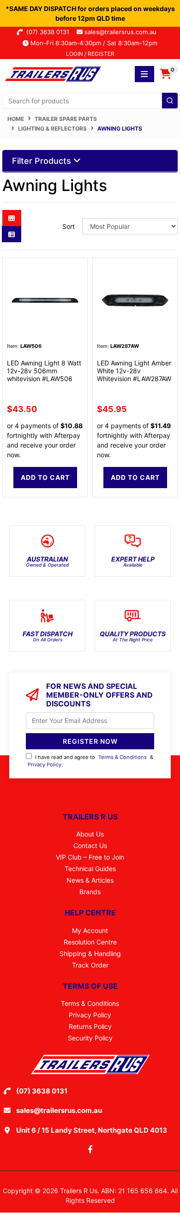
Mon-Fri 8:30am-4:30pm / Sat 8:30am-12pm (93, 43)
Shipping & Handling (90, 953)
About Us (90, 834)
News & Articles (90, 880)
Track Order (90, 965)
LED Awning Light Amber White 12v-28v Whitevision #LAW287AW (134, 370)
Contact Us (90, 845)
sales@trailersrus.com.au (123, 32)
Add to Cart (45, 477)
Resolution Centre (90, 942)
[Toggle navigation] (144, 74)
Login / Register (90, 53)
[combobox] (90, 100)
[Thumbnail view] (11, 218)
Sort (68, 226)
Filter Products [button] (42, 161)
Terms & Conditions (122, 757)
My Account (90, 930)
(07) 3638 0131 (50, 32)
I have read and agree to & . (90, 761)
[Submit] (170, 100)
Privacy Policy (44, 764)
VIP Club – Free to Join (90, 857)
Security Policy (90, 1038)
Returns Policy (90, 1026)
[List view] (11, 234)
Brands (90, 892)
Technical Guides (90, 868)
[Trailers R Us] (52, 73)
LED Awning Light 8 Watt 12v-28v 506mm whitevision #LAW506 (44, 370)
